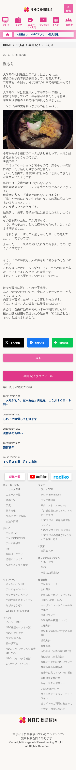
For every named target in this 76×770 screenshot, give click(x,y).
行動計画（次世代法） (53, 656)
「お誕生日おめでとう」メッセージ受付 (56, 512)
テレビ (6, 24)
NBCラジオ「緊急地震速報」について (57, 522)
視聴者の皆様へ (13, 431)
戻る (38, 357)
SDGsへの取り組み (51, 600)
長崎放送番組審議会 (52, 667)
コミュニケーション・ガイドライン (56, 696)
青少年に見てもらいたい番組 (56, 672)
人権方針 (45, 625)
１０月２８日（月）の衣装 (20, 459)
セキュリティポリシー (53, 683)
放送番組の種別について (54, 620)
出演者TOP (47, 550)
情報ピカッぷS (14, 559)
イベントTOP (13, 622)
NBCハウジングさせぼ (18, 658)
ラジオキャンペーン (17, 594)
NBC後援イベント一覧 (18, 627)
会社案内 (45, 589)
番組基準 (45, 646)
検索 (68, 11)
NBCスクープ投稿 (16, 516)
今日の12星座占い (51, 572)
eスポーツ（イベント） (19, 663)
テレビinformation (16, 538)
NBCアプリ (47, 562)
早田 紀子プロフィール (38, 376)
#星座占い (22, 34)
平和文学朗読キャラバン (19, 600)
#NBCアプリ (38, 34)
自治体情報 (12, 521)
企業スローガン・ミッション (56, 594)
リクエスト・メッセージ (54, 505)
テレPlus (44, 24)
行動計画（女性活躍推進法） (56, 651)
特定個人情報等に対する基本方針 (56, 633)
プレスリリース (49, 584)
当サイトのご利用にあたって (56, 703)
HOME (7, 45)
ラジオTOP (47, 489)
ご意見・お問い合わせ (53, 709)
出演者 (69, 24)
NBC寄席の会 (13, 638)
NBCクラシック (14, 632)
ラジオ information (51, 494)
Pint (8, 548)
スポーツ (11, 500)
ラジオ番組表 (48, 500)
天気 (8, 505)
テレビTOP (12, 532)
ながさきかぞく (14, 605)
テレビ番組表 (13, 543)
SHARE (15, 342)
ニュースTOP (13, 489)
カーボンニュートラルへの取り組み (56, 607)
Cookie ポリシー (50, 688)
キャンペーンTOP (15, 584)
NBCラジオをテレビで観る (55, 529)
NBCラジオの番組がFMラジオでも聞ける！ (56, 537)
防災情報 (11, 510)
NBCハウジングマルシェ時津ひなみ (20, 650)
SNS (43, 567)
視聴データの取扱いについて (56, 662)
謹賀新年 (11, 445)
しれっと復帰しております (20, 417)
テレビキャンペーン (17, 589)
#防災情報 (53, 34)
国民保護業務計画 (50, 678)
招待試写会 (12, 643)
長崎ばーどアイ (14, 554)
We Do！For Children (18, 610)
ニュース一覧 (13, 494)
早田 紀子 (35, 45)
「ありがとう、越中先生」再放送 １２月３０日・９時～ (37, 400)
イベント (56, 24)
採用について (48, 614)
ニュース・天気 (31, 26)
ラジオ (18, 24)
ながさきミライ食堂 (17, 564)
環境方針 (45, 640)
